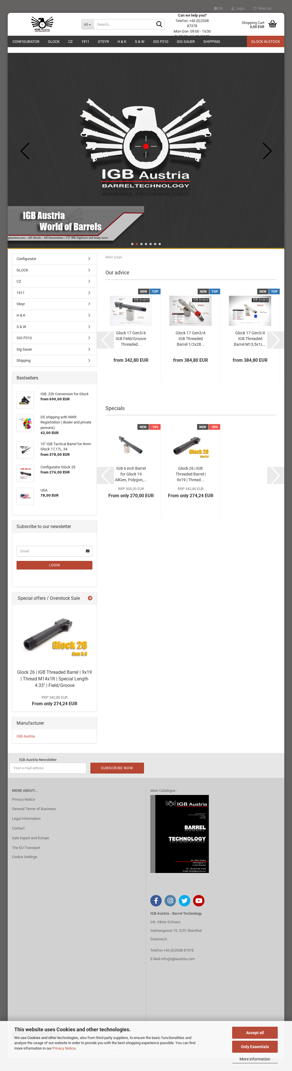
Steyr (103, 41)
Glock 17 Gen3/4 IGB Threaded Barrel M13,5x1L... (250, 339)
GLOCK (54, 41)
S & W (140, 41)
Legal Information (26, 818)
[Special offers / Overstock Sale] (90, 598)
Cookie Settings (24, 857)
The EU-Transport (26, 848)
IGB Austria (26, 736)
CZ (70, 41)
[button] (218, 8)
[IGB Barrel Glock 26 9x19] (54, 635)
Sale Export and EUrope (30, 838)
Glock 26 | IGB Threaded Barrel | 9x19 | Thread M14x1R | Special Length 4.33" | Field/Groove (54, 679)
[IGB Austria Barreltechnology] (42, 24)
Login (54, 565)
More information (255, 1059)
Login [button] (239, 9)
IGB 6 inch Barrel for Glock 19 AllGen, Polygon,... (131, 474)
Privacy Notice (64, 1048)
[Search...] (159, 24)
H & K (121, 41)
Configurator (26, 41)
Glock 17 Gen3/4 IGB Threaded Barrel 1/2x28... (190, 339)
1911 (85, 41)
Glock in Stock (265, 41)
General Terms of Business (34, 809)
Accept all (255, 1032)
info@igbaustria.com (178, 959)
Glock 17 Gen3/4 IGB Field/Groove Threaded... (131, 339)
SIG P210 (160, 41)
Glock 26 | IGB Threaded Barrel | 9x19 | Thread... (191, 474)
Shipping (211, 41)
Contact (18, 828)
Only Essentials (255, 1046)
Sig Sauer (186, 41)
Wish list (264, 9)
